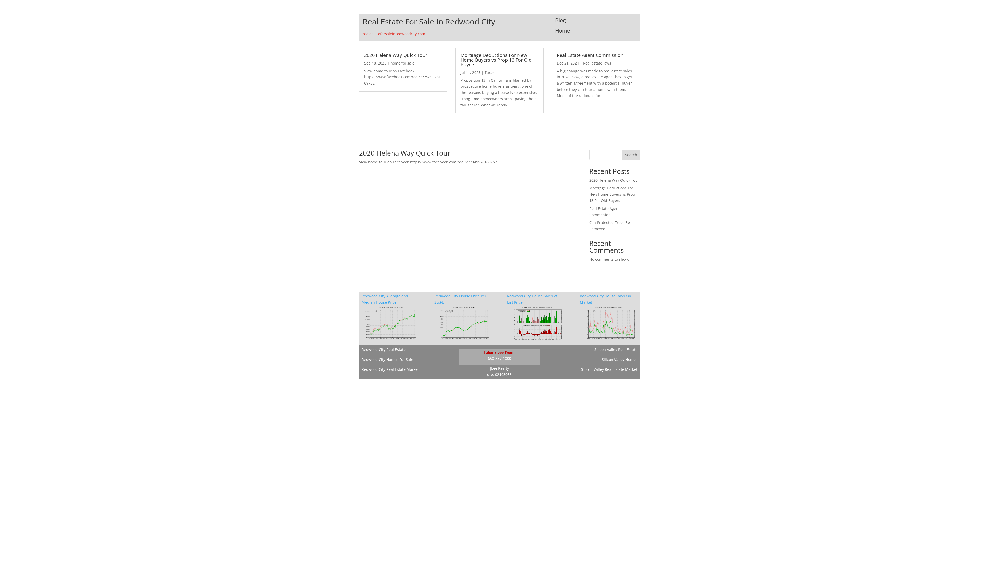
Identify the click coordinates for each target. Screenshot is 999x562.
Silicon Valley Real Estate (615, 349)
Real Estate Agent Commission (590, 55)
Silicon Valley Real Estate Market (609, 369)
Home (562, 30)
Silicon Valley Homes (619, 359)
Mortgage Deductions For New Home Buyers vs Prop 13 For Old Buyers (496, 60)
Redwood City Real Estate (384, 349)
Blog (560, 20)
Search (631, 154)
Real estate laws (597, 63)
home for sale (402, 63)
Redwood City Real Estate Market (390, 369)
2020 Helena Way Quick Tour (395, 55)
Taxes (490, 72)
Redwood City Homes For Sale (387, 359)
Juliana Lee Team (499, 352)
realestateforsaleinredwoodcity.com (394, 33)
